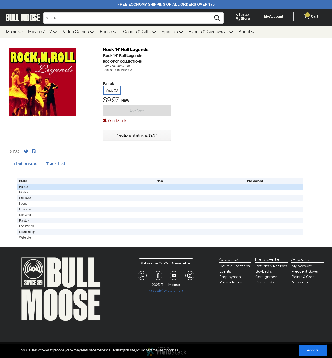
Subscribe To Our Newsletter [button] (166, 263)
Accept (313, 350)
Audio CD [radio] (112, 90)
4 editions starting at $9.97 (137, 135)
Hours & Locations (234, 266)
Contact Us (264, 282)
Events (225, 271)
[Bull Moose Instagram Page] (190, 275)
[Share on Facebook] (34, 151)
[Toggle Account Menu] (286, 16)
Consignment (267, 277)
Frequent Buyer (305, 271)
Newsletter (301, 282)
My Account (273, 16)
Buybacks (263, 271)
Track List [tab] (55, 163)
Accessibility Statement (166, 290)
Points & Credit (304, 277)
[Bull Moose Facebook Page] (158, 275)
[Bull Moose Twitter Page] (142, 275)
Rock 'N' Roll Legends (126, 50)
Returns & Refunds (271, 266)
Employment (230, 277)
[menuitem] (14, 32)
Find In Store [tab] (26, 164)
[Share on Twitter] (26, 151)
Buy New (137, 110)
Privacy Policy (230, 282)
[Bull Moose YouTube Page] (174, 275)
